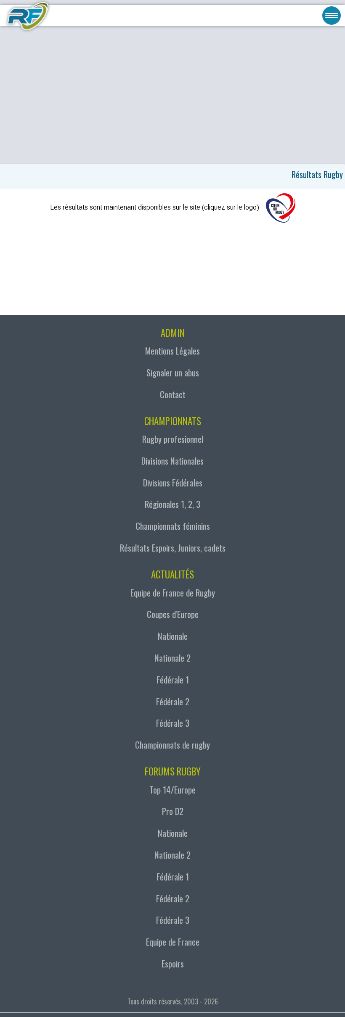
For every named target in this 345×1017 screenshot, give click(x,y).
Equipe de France (172, 941)
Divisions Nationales (172, 460)
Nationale (173, 635)
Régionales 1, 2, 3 (172, 503)
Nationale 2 (172, 657)
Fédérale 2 (172, 701)
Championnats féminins (172, 525)
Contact (173, 394)
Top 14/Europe (172, 789)
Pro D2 (172, 810)
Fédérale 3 (172, 722)
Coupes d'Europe (173, 613)
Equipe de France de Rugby (172, 592)
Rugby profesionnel (172, 438)
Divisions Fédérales (172, 482)
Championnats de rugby (172, 744)
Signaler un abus (172, 372)
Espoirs (173, 963)
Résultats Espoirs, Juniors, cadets (173, 547)
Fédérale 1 (173, 679)
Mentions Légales (172, 350)
